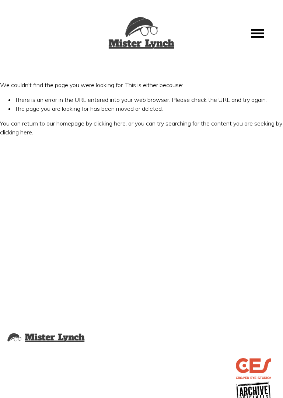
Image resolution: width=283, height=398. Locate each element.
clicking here (110, 123)
